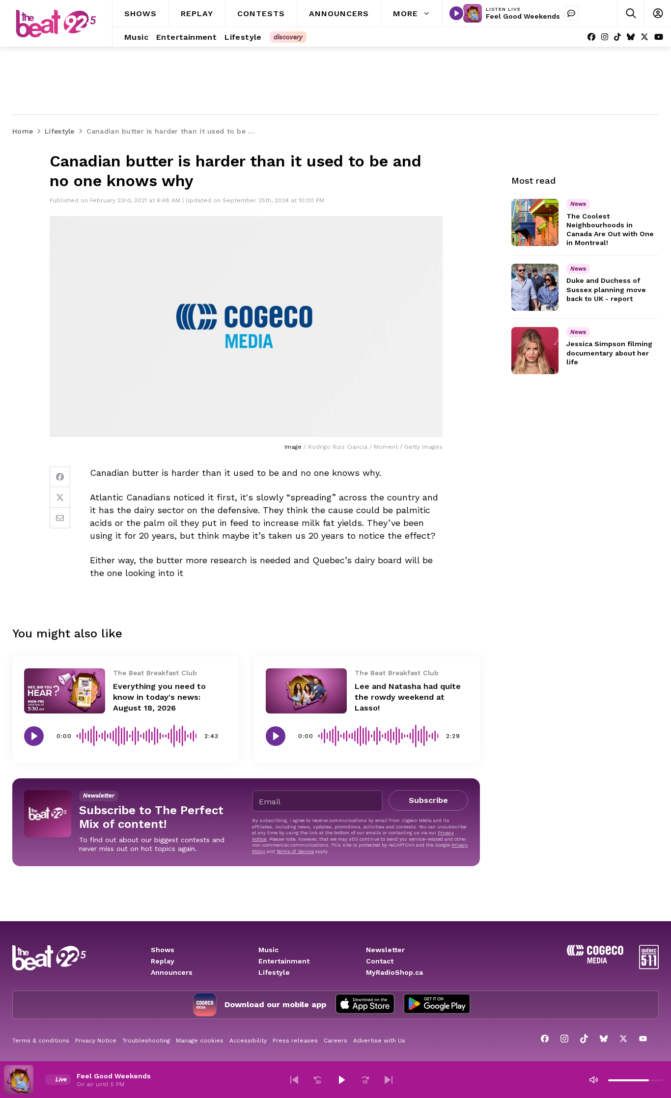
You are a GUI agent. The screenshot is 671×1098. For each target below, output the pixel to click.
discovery (288, 37)
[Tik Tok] (617, 37)
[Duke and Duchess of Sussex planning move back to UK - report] (535, 287)
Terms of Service (295, 851)
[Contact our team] (571, 13)
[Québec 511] (649, 966)
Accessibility (248, 1040)
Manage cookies (200, 1040)
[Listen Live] (456, 13)
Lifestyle (274, 972)
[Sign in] (657, 13)
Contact (379, 961)
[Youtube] (658, 37)
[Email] (60, 518)
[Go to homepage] (56, 23)
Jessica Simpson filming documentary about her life (609, 353)
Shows (162, 950)
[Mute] (593, 1080)
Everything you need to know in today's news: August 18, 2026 (159, 697)
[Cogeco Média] (595, 960)
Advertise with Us (379, 1040)
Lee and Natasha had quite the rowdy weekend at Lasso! (408, 697)
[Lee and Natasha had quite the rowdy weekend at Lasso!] (306, 691)
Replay (162, 961)
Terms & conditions (40, 1040)
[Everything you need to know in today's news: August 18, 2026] (64, 691)
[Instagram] (604, 37)
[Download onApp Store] (365, 1005)
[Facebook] (591, 37)
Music (268, 950)
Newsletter (385, 950)
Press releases (295, 1040)
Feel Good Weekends (523, 16)
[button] (294, 1080)
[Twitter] (60, 497)
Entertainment (283, 961)
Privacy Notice (95, 1040)
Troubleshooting (146, 1040)
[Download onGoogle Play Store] (437, 1005)
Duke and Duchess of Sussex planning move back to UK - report (606, 289)
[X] (644, 37)
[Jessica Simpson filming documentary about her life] (535, 350)
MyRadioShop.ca (394, 972)
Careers (335, 1040)
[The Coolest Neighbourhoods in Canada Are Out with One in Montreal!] (535, 222)
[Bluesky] (631, 37)
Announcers (172, 972)
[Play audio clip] (34, 736)
